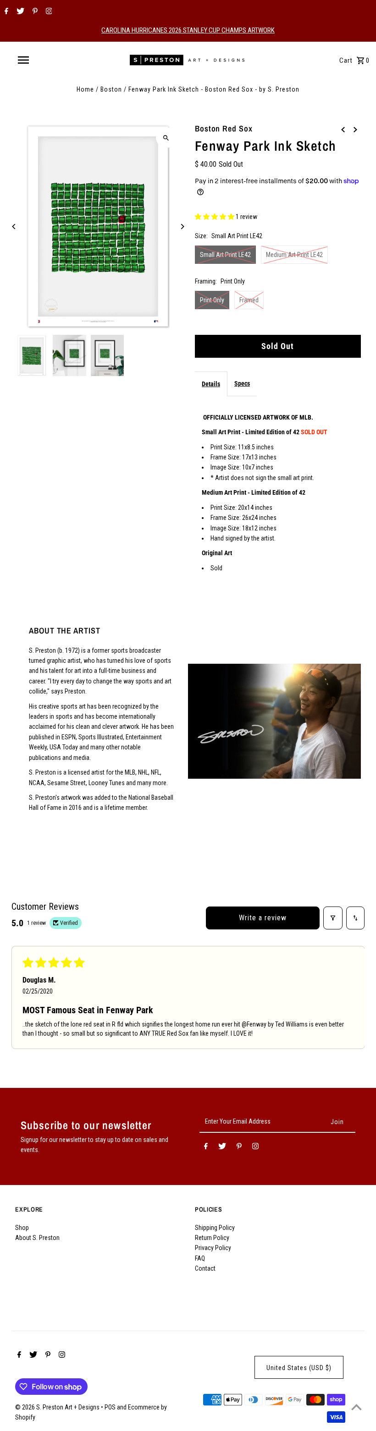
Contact (205, 1268)
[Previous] (14, 226)
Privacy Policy (213, 1247)
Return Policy (212, 1237)
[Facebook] (5, 12)
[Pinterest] (34, 12)
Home (85, 89)
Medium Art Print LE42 (294, 254)
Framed (249, 300)
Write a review (263, 917)
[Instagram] (48, 12)
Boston (111, 89)
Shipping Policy (215, 1227)
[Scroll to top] (356, 1407)
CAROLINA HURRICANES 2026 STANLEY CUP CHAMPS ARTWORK (188, 30)
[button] (215, 216)
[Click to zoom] (166, 137)
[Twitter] (19, 12)
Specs (242, 383)
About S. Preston (37, 1237)
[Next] (182, 226)
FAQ (200, 1258)
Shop (22, 1227)
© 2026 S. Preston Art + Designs (58, 1407)
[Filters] (333, 918)
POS (110, 1407)
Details (211, 384)
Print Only (212, 300)
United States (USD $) (299, 1367)
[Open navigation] (42, 60)
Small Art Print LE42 (225, 254)
